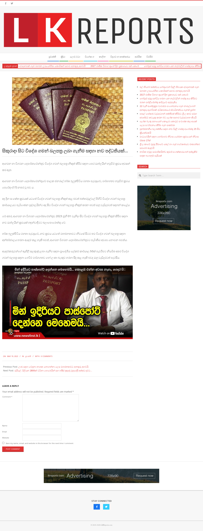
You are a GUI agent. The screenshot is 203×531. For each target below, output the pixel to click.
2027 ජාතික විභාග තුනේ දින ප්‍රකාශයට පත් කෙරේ (106, 66)
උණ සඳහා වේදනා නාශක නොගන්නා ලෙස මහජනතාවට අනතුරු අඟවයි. (53, 366)
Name (4, 425)
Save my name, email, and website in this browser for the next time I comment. (40, 443)
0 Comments (46, 356)
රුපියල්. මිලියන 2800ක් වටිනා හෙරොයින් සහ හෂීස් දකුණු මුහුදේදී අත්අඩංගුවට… (53, 370)
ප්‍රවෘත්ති (28, 356)
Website (5, 437)
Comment (7, 397)
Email (4, 431)
